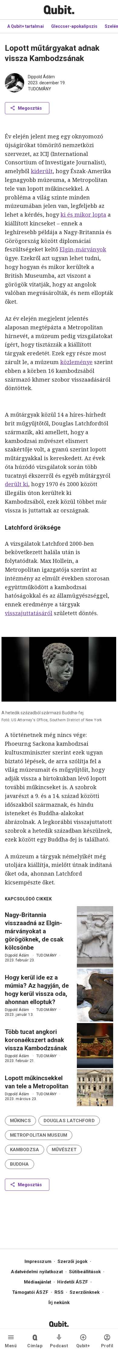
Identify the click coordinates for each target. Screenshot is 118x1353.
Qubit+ (83, 1345)
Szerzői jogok (72, 1261)
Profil (107, 1345)
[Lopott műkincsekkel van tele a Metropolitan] (95, 1087)
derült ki (16, 484)
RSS (59, 1292)
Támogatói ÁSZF (30, 1292)
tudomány (39, 88)
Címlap (34, 1345)
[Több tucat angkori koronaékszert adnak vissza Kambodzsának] (95, 1045)
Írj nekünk (59, 1302)
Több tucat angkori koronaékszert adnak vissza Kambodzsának (36, 1040)
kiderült (42, 171)
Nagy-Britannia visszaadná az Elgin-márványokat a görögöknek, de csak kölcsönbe (34, 931)
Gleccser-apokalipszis (74, 26)
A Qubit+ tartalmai (25, 26)
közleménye (76, 362)
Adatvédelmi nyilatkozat (37, 1271)
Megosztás (30, 108)
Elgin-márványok (83, 249)
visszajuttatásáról (28, 613)
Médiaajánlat (37, 1282)
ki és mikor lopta (83, 214)
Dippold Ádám (41, 76)
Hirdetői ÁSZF (72, 1282)
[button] (20, 1120)
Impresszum (38, 1261)
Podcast (59, 1345)
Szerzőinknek (85, 1292)
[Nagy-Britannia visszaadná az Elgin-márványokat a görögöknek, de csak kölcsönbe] (95, 936)
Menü (11, 1345)
